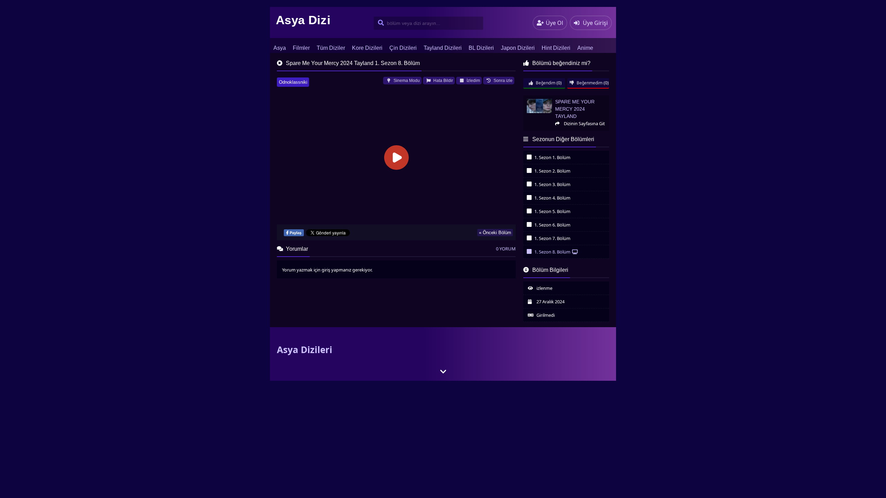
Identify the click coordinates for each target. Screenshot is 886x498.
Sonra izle (502, 80)
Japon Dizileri (518, 48)
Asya (279, 48)
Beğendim (545, 83)
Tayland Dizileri (443, 48)
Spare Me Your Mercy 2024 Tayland (557, 98)
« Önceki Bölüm (495, 232)
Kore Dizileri (367, 48)
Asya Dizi (303, 20)
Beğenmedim (589, 83)
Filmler (301, 48)
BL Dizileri (481, 48)
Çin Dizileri (403, 48)
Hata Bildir (442, 80)
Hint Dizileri (556, 48)
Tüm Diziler (331, 48)
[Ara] (379, 23)
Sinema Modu (406, 80)
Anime (585, 48)
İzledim (472, 80)
